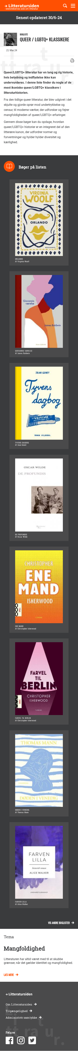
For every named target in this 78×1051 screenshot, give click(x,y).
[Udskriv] (72, 61)
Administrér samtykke (21, 1017)
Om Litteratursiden (19, 1004)
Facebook (9, 1040)
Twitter (32, 1040)
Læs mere (9, 975)
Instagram (21, 1040)
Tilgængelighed (17, 1011)
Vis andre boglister (59, 923)
